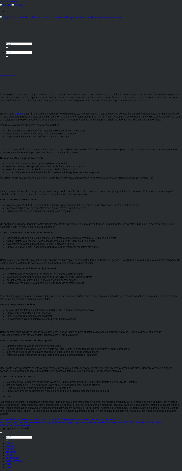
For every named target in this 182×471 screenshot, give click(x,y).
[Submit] (7, 47)
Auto (9, 37)
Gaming (10, 19)
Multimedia (12, 31)
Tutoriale (11, 25)
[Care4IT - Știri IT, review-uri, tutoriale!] (11, 5)
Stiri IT (10, 22)
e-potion (19, 113)
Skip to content (8, 1)
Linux (9, 28)
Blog (8, 40)
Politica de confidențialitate (15, 425)
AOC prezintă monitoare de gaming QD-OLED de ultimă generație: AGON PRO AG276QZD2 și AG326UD (60, 419)
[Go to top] (1, 432)
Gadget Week (14, 34)
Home (9, 443)
